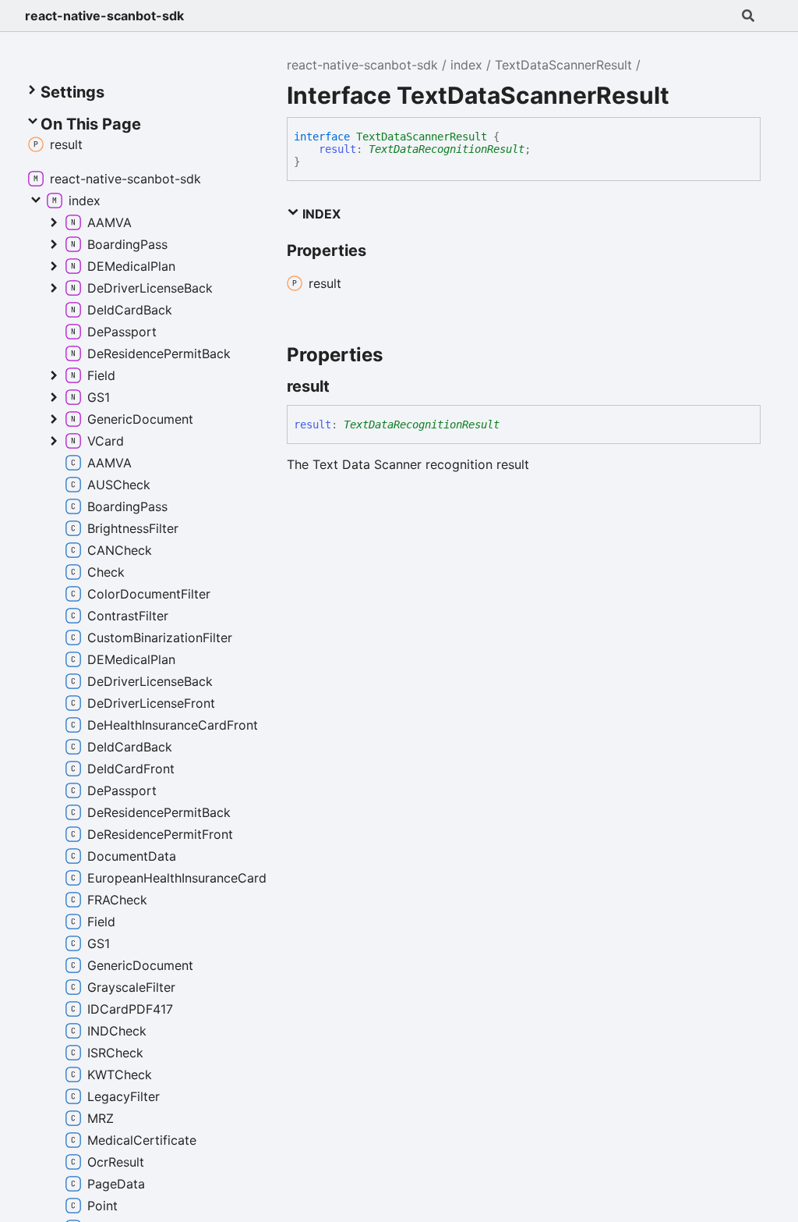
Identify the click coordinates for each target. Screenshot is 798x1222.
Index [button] (320, 214)
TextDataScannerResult (563, 65)
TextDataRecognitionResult (446, 149)
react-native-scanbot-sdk (104, 15)
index (466, 65)
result (337, 149)
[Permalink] (343, 386)
